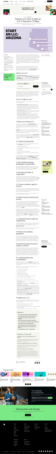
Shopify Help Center (27, 427)
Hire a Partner (26, 428)
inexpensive (30, 261)
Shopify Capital (29, 293)
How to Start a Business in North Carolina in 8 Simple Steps (27, 314)
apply (35, 168)
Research (15, 445)
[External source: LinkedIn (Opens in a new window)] (49, 451)
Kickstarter (32, 283)
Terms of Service (13, 451)
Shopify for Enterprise (48, 431)
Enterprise (24, 1)
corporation (18, 77)
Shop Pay (46, 427)
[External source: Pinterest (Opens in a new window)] (52, 451)
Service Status (16, 435)
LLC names (18, 129)
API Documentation (37, 427)
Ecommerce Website (27, 444)
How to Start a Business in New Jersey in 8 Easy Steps (27, 320)
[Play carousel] (28, 384)
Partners (15, 431)
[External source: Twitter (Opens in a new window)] (41, 451)
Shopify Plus (46, 428)
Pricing (20, 1)
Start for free (50, 1)
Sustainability (16, 441)
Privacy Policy (43, 94)
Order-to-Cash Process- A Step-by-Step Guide (25, 323)
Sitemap (24, 451)
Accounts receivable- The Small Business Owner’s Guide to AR (28, 321)
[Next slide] (30, 384)
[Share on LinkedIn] (39, 363)
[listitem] (28, 377)
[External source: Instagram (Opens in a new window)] (45, 451)
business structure (28, 288)
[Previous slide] (26, 384)
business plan (20, 144)
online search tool (36, 134)
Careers (15, 427)
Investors (15, 428)
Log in (45, 1)
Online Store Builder (27, 441)
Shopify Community (27, 431)
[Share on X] (37, 363)
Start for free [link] (36, 86)
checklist (22, 207)
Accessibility (15, 444)
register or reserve (29, 137)
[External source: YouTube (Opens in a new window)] (43, 451)
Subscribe (50, 397)
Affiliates (15, 432)
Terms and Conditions (48, 93)
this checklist (31, 156)
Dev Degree (36, 428)
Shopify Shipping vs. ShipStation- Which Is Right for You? (27, 316)
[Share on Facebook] (35, 363)
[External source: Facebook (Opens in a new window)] (39, 451)
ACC (38, 177)
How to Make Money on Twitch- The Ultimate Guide (26, 329)
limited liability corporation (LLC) (22, 75)
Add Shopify (44, 246)
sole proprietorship (29, 76)
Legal (14, 434)
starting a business (33, 69)
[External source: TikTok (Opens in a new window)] (47, 451)
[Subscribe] (35, 12)
